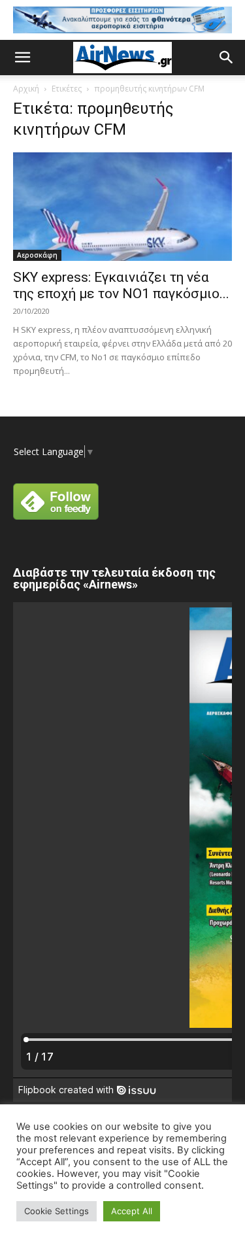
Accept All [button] (131, 1211)
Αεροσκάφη (37, 255)
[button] (22, 57)
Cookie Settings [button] (56, 1211)
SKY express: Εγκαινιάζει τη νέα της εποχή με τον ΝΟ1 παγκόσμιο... (121, 285)
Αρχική (26, 88)
